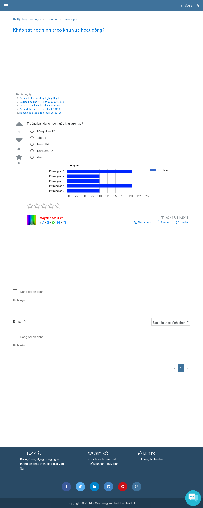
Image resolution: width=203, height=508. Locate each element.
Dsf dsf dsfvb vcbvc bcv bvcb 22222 (40, 109)
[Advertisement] (101, 62)
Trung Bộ (42, 144)
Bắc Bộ (41, 138)
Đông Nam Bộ (46, 131)
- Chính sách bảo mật (102, 459)
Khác (39, 157)
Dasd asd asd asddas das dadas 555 (40, 105)
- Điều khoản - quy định (103, 464)
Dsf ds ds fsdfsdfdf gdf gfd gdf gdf (39, 98)
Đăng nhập (191, 6)
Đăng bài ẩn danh (31, 292)
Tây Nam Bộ (44, 151)
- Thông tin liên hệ (150, 459)
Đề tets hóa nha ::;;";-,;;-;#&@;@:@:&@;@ (42, 101)
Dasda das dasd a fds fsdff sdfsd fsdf (41, 112)
